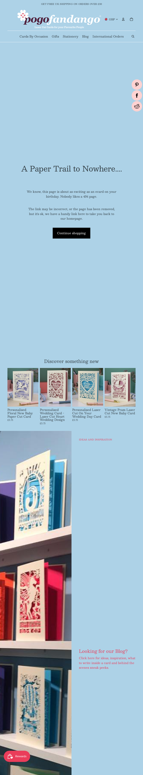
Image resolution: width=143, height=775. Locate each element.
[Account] (123, 19)
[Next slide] (34, 387)
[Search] (133, 36)
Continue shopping (71, 233)
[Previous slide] (11, 387)
